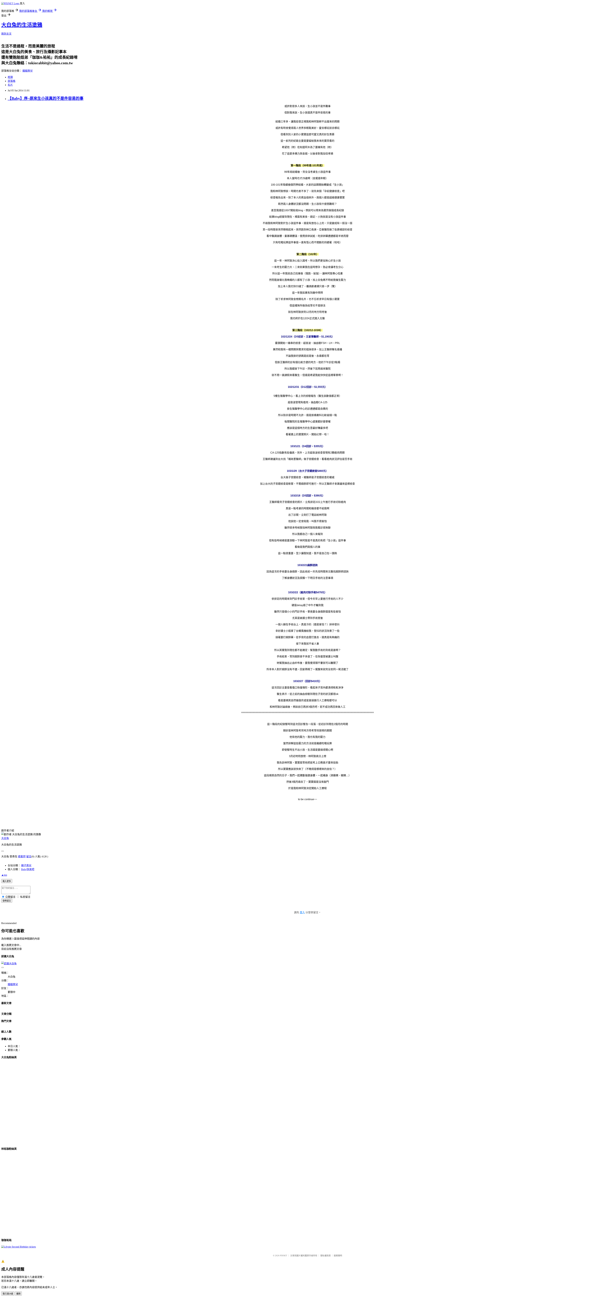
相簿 (10, 77)
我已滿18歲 (8, 1293)
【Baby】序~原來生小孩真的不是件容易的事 (45, 98)
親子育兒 (26, 865)
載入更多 (7, 881)
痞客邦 (22, 856)
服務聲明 (338, 1255)
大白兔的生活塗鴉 (21, 25)
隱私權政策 (325, 1255)
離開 (18, 1293)
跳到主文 (6, 33)
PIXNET (283, 1255)
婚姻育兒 (27, 70)
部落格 (11, 81)
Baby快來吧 (27, 869)
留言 (28, 856)
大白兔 (5, 838)
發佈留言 (7, 901)
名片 (10, 84)
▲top (4, 875)
